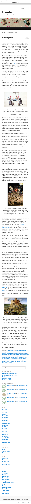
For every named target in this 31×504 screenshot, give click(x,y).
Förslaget (24, 244)
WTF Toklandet (5, 493)
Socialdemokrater (23, 357)
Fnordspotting (5, 477)
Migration (9, 353)
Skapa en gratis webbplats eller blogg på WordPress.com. (15, 499)
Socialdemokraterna (6, 358)
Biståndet (22, 224)
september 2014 (6, 442)
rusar (3, 288)
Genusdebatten (5, 479)
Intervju (22, 352)
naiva (3, 51)
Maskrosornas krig (6, 378)
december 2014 (5, 437)
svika (11, 238)
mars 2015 (4, 433)
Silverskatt (14, 356)
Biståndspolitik (23, 350)
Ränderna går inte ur (7, 376)
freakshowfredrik (10, 385)
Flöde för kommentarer (7, 463)
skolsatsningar (5, 227)
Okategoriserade (6, 451)
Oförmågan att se (8, 38)
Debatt (8, 350)
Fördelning (11, 352)
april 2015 (4, 431)
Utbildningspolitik (18, 360)
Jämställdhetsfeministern (8, 482)
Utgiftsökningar (5, 361)
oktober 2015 (5, 422)
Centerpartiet (5, 352)
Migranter (4, 353)
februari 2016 (5, 415)
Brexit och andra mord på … (22, 385)
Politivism (4, 485)
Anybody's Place (6, 470)
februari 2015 (5, 434)
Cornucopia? (5, 473)
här (14, 63)
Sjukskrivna (19, 356)
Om (7, 28)
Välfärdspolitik (17, 361)
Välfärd (12, 361)
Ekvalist (4, 474)
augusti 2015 (5, 425)
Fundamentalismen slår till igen (9, 375)
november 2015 (5, 420)
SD (10, 356)
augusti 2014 (5, 444)
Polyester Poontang (11, 393)
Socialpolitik (14, 358)
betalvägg (19, 62)
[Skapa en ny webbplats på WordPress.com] (15, 1)
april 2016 (4, 412)
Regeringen (22, 354)
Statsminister (20, 358)
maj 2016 (4, 411)
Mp (8, 354)
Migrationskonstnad (15, 353)
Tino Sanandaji (5, 492)
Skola (17, 357)
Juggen (4, 484)
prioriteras (4, 287)
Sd (6, 172)
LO (25, 352)
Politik (11, 350)
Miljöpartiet (4, 354)
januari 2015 (5, 436)
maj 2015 (4, 430)
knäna (3, 290)
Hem (4, 28)
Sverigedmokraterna (10, 360)
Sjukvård (24, 356)
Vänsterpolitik (5, 362)
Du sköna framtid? (6, 380)
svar (10, 362)
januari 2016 (5, 417)
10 (27, 38)
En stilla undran (6, 476)
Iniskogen (4, 481)
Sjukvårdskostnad (6, 357)
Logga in (4, 459)
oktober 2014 (5, 441)
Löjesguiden (7, 12)
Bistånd (18, 350)
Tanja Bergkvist (5, 490)
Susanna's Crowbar (6, 488)
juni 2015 (4, 428)
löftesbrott (13, 237)
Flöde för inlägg (6, 461)
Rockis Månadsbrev (6, 487)
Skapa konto (5, 458)
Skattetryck (13, 357)
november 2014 (5, 439)
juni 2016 (4, 409)
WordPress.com (6, 464)
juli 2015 (4, 426)
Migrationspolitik (23, 353)
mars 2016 (4, 414)
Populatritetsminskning (14, 354)
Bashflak (4, 471)
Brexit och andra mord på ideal (9, 373)
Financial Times (16, 352)
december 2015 (5, 419)
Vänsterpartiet (24, 361)
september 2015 (6, 423)
